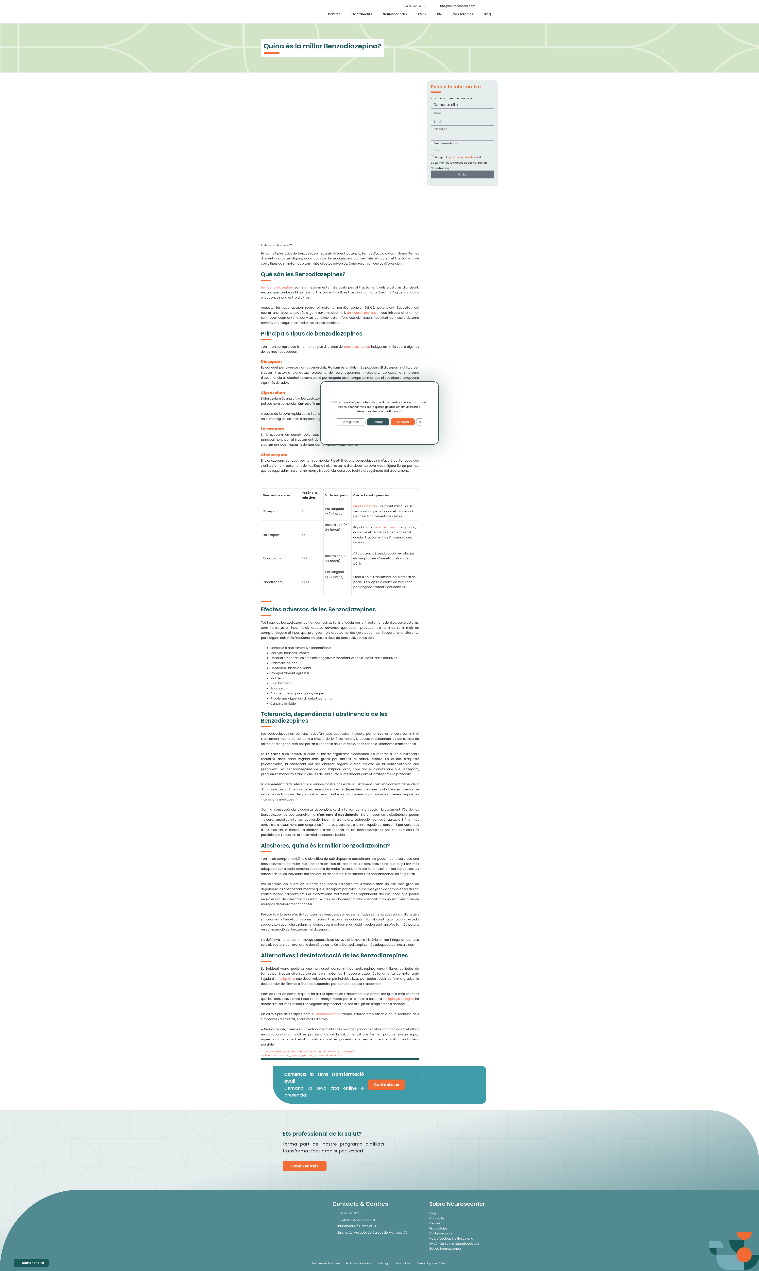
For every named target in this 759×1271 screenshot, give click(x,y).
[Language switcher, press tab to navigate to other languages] (483, 6)
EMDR (422, 14)
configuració (392, 411)
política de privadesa (463, 157)
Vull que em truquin (446, 143)
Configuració (351, 422)
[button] (494, 4)
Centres (334, 14)
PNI (439, 14)
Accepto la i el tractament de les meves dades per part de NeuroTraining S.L (459, 162)
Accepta (403, 422)
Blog (487, 14)
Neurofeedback (395, 14)
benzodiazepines (357, 346)
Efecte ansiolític (365, 506)
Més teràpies (463, 14)
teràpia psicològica (398, 999)
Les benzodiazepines (277, 287)
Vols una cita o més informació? (451, 98)
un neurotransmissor (363, 312)
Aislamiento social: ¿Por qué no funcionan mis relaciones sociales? (309, 1051)
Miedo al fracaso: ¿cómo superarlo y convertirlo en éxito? (304, 1055)
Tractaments (361, 14)
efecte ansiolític (387, 527)
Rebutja (378, 422)
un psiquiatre (285, 978)
